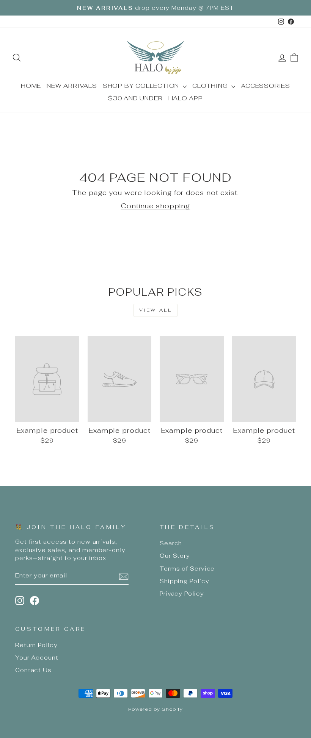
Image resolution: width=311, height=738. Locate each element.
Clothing (210, 86)
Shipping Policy (184, 581)
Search (171, 543)
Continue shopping (155, 205)
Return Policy (36, 645)
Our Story (175, 555)
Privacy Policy (182, 593)
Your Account (36, 657)
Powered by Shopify (155, 709)
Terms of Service (187, 568)
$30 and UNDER (135, 98)
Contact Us (33, 670)
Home (31, 86)
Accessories (265, 86)
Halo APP (185, 98)
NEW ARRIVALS (72, 86)
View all (155, 310)
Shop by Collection (142, 86)
